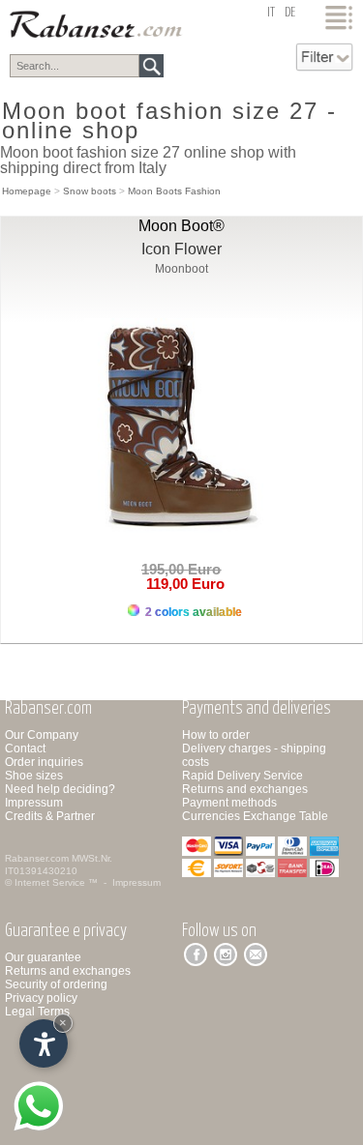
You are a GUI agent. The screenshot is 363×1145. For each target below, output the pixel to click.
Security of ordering (56, 984)
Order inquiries (44, 762)
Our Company (41, 735)
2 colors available (192, 612)
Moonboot (181, 269)
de (290, 13)
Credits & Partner (50, 816)
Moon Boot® (181, 226)
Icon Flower (181, 249)
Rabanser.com (37, 858)
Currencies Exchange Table (255, 816)
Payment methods (229, 802)
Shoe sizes (34, 775)
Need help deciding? (60, 789)
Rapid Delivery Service (242, 775)
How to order (216, 735)
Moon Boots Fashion (174, 191)
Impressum (34, 802)
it (271, 13)
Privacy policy (41, 998)
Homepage (26, 191)
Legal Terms (37, 1011)
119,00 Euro (181, 583)
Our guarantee (43, 957)
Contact (25, 748)
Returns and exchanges (245, 789)
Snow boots (89, 191)
